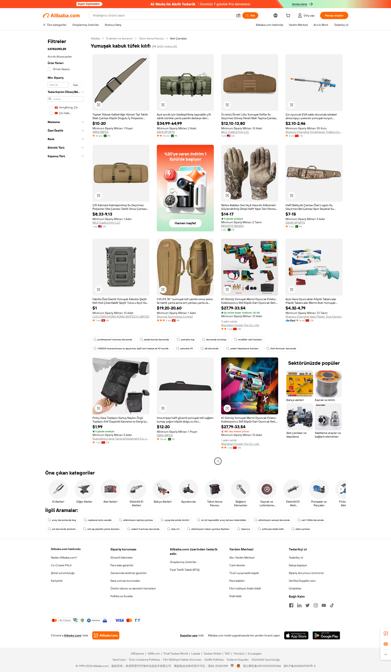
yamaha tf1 (186, 348)
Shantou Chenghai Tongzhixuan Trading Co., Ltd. (314, 132)
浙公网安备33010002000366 (262, 666)
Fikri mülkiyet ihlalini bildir (245, 588)
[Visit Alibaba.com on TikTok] (331, 605)
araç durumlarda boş (64, 520)
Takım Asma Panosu (151, 38)
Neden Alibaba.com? (64, 557)
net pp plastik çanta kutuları (103, 529)
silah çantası (302, 529)
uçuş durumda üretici (177, 520)
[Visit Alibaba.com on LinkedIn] (299, 605)
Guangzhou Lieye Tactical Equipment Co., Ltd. (120, 438)
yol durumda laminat (64, 529)
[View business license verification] (232, 666)
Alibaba (95, 38)
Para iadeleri (237, 580)
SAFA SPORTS (166, 132)
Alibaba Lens (72, 635)
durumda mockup (216, 339)
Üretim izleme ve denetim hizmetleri (133, 588)
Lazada (195, 653)
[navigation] (65, 250)
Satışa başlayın (298, 565)
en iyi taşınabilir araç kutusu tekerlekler (223, 520)
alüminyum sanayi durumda (274, 520)
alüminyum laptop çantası (138, 520)
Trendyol (238, 653)
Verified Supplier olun (302, 580)
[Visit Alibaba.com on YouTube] (323, 605)
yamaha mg (187, 339)
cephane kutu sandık (99, 520)
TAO (227, 653)
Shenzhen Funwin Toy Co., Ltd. (240, 325)
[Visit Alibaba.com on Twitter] (307, 605)
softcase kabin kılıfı (273, 529)
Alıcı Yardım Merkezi (241, 557)
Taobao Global (212, 653)
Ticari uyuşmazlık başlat (244, 573)
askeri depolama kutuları (244, 348)
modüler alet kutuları (250, 339)
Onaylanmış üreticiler (183, 562)
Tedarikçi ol (296, 557)
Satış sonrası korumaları (125, 580)
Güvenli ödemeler (121, 557)
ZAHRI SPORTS (295, 222)
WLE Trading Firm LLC (235, 132)
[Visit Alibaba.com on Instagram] (315, 605)
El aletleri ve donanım (119, 38)
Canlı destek (237, 565)
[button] (238, 15)
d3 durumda (212, 348)
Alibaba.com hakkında (66, 549)
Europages (254, 653)
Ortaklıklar (295, 588)
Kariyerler (57, 580)
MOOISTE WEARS (232, 226)
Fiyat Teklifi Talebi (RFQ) (185, 569)
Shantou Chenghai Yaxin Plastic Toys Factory (314, 316)
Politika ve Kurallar (121, 596)
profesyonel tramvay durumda (115, 339)
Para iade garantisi (121, 565)
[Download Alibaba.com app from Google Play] (326, 635)
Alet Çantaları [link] (178, 38)
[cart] (289, 16)
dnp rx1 (175, 529)
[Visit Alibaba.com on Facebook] (291, 605)
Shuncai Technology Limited (175, 316)
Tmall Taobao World (175, 653)
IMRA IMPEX (100, 132)
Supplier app (189, 635)
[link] (385, 633)
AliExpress (137, 653)
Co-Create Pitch (61, 565)
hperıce (245, 529)
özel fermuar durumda (283, 348)
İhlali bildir (235, 596)
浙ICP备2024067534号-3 (299, 666)
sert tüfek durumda (313, 520)
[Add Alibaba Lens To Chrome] (105, 635)
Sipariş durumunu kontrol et (306, 573)
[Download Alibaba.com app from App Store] (296, 635)
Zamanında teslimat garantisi (128, 573)
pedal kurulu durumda (156, 339)
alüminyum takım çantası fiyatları (210, 529)
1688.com (153, 653)
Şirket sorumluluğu (63, 573)
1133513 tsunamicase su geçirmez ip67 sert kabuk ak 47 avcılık (133, 348)
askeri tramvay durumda (145, 529)
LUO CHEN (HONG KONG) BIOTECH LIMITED (120, 316)
